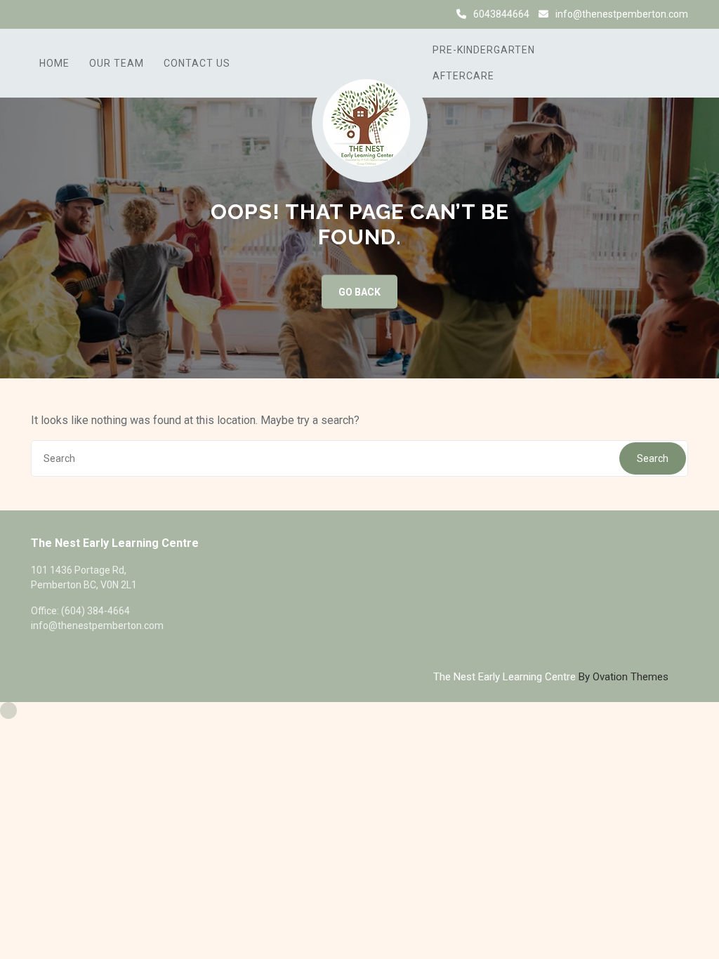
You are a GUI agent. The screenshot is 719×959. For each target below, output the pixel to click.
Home (54, 63)
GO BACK (359, 292)
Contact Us (197, 63)
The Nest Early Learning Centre (550, 676)
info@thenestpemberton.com (621, 14)
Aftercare (463, 75)
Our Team (116, 63)
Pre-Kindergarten (484, 49)
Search (652, 458)
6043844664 (501, 14)
